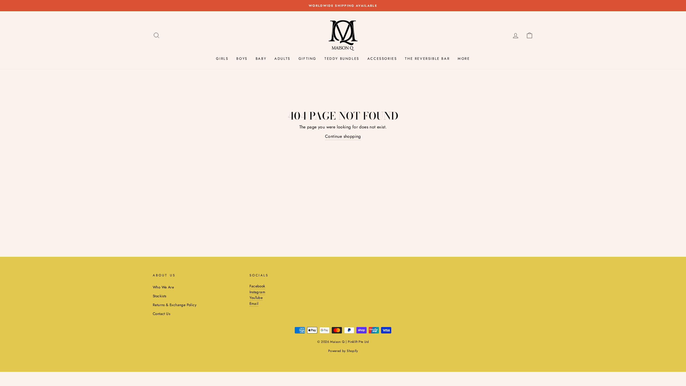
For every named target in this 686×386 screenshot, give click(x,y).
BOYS (241, 58)
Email (254, 303)
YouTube (256, 297)
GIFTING (307, 58)
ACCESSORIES (382, 58)
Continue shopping (343, 136)
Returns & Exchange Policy (174, 304)
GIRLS (222, 58)
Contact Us (161, 313)
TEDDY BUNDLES (342, 58)
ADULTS (282, 58)
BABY (261, 58)
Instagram (257, 292)
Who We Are (163, 287)
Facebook (257, 286)
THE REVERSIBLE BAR (427, 58)
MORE (464, 58)
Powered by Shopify (343, 350)
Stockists (159, 296)
